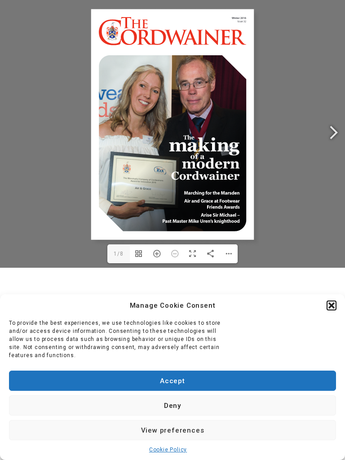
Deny (172, 406)
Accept (172, 381)
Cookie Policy (168, 450)
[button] (331, 305)
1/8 (118, 254)
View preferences (172, 430)
